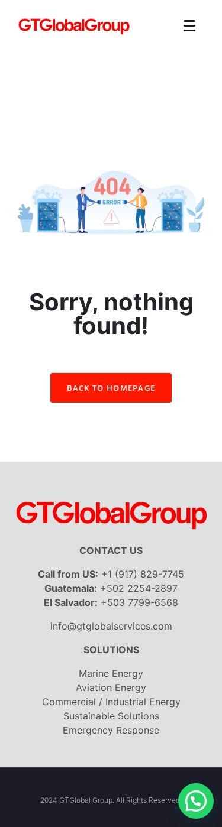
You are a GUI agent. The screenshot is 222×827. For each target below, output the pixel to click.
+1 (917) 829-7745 (142, 574)
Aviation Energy (111, 687)
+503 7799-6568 (139, 602)
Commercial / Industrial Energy (111, 702)
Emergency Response (111, 730)
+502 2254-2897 (139, 588)
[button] (196, 801)
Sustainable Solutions (111, 716)
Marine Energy (111, 673)
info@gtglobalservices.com (111, 626)
